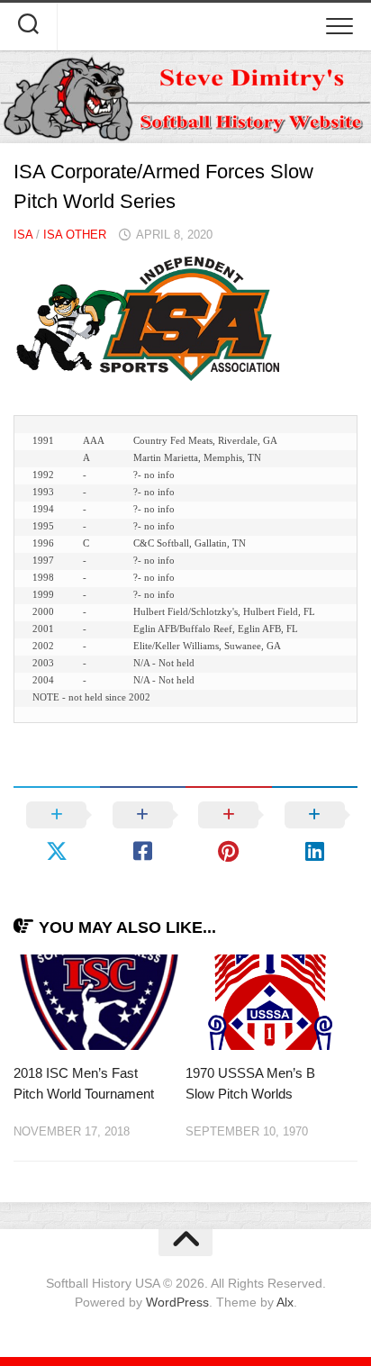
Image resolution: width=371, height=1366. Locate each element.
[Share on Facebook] (143, 833)
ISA (23, 234)
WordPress (177, 1302)
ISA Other (74, 234)
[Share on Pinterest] (229, 833)
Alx (285, 1302)
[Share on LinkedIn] (315, 833)
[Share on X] (57, 833)
